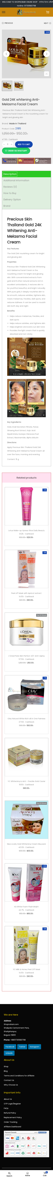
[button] (16, 149)
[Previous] (6, 54)
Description (9, 174)
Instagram (34, 1046)
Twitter (22, 1046)
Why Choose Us (11, 1085)
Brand (6, 205)
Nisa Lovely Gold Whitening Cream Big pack (26, 844)
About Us (8, 1099)
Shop (6, 1066)
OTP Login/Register (12, 1103)
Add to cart (24, 144)
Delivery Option (12, 199)
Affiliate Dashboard (12, 1126)
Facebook (10, 1046)
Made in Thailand (17, 123)
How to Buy (9, 193)
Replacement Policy (13, 1117)
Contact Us (9, 1080)
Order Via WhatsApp (17, 150)
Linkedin (9, 1053)
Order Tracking (10, 1122)
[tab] (26, 174)
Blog (6, 1071)
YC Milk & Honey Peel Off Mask (26, 969)
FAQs (6, 1108)
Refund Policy (10, 1113)
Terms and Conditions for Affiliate (19, 1075)
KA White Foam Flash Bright (26, 906)
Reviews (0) (10, 186)
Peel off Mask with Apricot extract (26, 593)
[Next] (46, 54)
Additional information (16, 180)
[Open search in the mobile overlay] (9, 1173)
